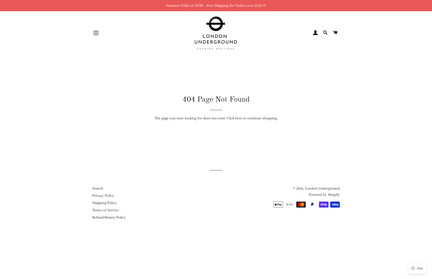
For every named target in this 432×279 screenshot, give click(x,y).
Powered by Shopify (324, 194)
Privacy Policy (103, 195)
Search (97, 188)
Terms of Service (105, 210)
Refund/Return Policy (109, 217)
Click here (234, 118)
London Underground (322, 188)
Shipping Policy (104, 203)
